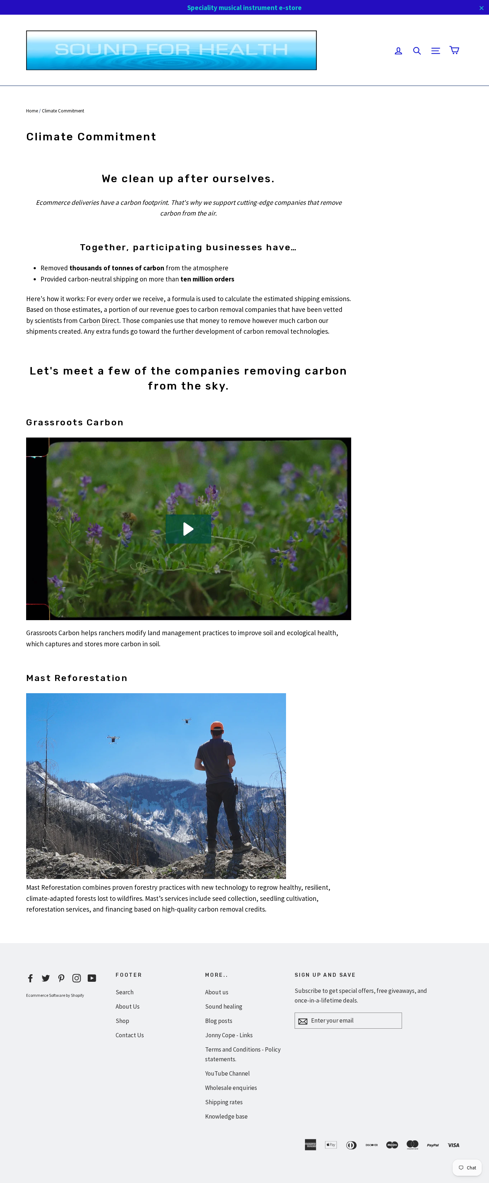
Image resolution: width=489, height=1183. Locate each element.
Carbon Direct (99, 320)
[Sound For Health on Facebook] (30, 977)
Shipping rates (224, 1102)
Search (125, 992)
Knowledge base (226, 1116)
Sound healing (223, 1006)
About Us (128, 1006)
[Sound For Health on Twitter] (46, 977)
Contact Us (130, 1035)
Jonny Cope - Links (229, 1035)
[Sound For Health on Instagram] (76, 977)
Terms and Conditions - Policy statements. (243, 1054)
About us (216, 992)
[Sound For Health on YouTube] (92, 977)
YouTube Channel (227, 1073)
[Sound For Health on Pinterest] (61, 977)
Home (32, 111)
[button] (188, 529)
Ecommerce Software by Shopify (55, 995)
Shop (122, 1021)
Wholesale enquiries (231, 1088)
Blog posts (218, 1021)
